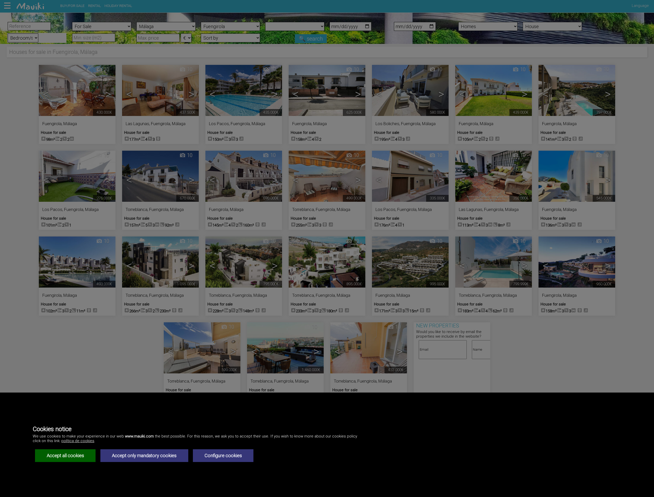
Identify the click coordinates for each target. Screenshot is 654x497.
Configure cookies (223, 455)
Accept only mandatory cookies (144, 455)
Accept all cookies (65, 455)
